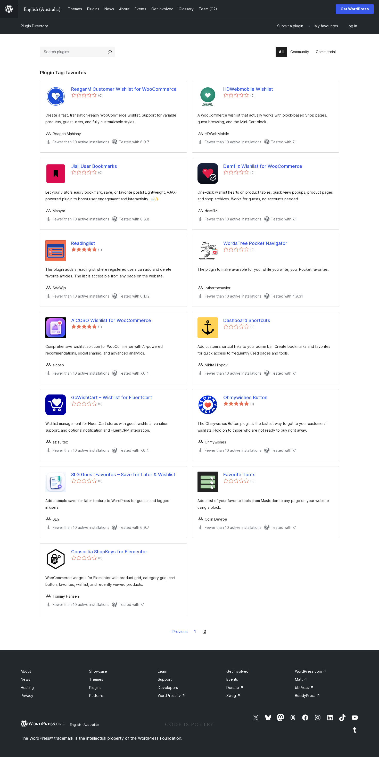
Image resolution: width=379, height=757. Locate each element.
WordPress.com (310, 671)
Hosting (27, 687)
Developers (168, 687)
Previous (180, 631)
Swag (233, 695)
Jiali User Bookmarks (94, 166)
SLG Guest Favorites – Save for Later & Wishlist (123, 474)
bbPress (304, 687)
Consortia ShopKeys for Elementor (109, 551)
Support (165, 679)
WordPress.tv (171, 695)
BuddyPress (307, 695)
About (26, 671)
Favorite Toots (239, 474)
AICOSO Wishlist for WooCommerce (111, 320)
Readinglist (83, 243)
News (25, 679)
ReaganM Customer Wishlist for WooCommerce (124, 89)
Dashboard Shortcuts (246, 320)
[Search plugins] (110, 52)
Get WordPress (355, 9)
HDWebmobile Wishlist (248, 89)
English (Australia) (84, 724)
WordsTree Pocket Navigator (255, 243)
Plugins (95, 687)
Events (232, 679)
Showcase (98, 671)
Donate (234, 687)
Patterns (96, 695)
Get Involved (237, 671)
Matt (301, 679)
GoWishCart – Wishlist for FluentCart (111, 397)
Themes (96, 679)
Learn (162, 671)
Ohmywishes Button (245, 397)
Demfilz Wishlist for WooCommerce (262, 166)
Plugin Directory (34, 26)
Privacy (27, 695)
